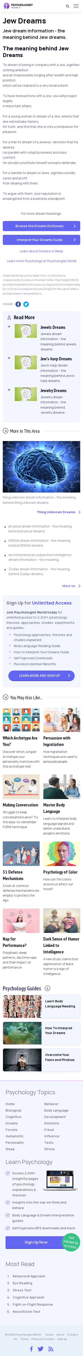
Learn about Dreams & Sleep (41, 251)
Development (55, 1117)
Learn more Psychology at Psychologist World (41, 261)
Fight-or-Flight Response (33, 1304)
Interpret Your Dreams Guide (39, 240)
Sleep (10, 1149)
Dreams (12, 1123)
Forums (12, 1129)
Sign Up (39, 675)
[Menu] (75, 6)
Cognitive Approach (28, 1297)
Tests (48, 1142)
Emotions (51, 1123)
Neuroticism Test (26, 1311)
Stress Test (22, 1290)
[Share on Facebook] (19, 304)
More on (68, 586)
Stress (49, 1149)
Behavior (51, 1104)
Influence (51, 1136)
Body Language (56, 1110)
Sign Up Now (51, 1242)
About (60, 1334)
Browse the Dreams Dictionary (39, 226)
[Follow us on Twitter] (40, 1348)
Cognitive (13, 1117)
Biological (13, 1110)
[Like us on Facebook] (31, 1347)
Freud (49, 1129)
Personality (15, 1142)
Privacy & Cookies (43, 1339)
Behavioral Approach (29, 1276)
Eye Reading (22, 1283)
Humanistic (15, 1136)
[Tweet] (27, 304)
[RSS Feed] (50, 1348)
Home (10, 1104)
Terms (24, 1339)
